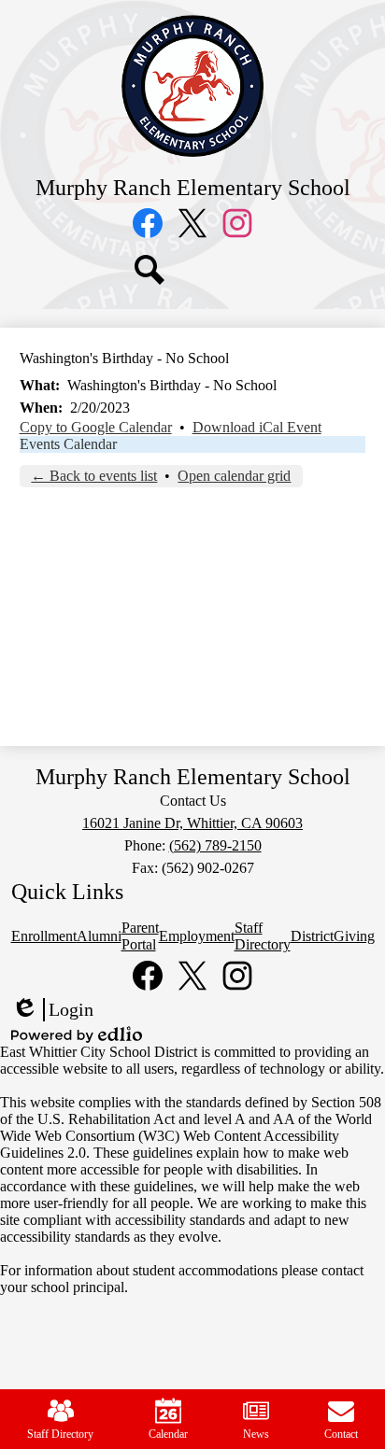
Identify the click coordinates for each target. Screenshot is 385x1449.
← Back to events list (94, 476)
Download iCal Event (256, 427)
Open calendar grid (234, 476)
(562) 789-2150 (215, 845)
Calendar (168, 1434)
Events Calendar (68, 444)
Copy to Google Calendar (96, 427)
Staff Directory (60, 1434)
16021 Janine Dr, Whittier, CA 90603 (192, 823)
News (256, 1434)
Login (52, 1010)
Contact (341, 1434)
